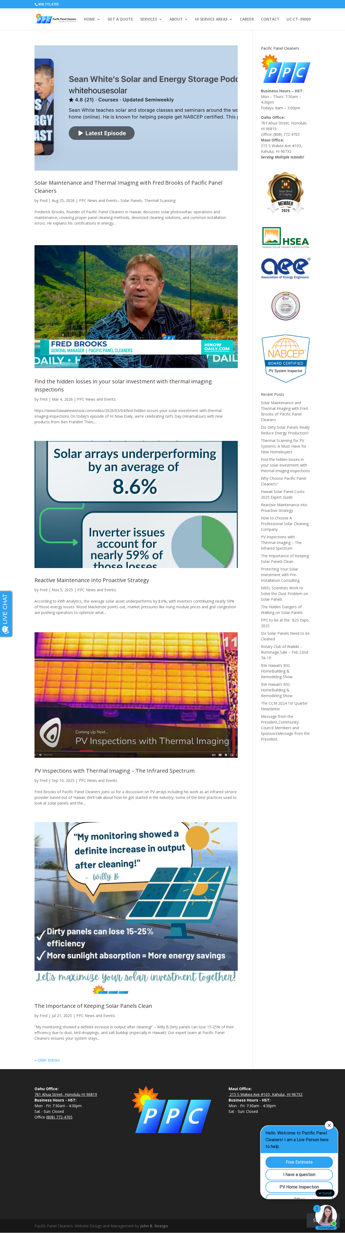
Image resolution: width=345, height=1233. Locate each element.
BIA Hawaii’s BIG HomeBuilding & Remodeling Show (276, 671)
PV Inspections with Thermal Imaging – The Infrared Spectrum (114, 770)
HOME (89, 19)
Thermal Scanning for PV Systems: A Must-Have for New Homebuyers (283, 446)
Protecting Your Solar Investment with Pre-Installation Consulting (280, 574)
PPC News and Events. (98, 200)
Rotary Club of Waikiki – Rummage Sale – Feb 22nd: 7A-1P (285, 652)
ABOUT (176, 19)
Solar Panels (131, 200)
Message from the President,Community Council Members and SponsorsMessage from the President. (285, 728)
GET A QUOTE (120, 19)
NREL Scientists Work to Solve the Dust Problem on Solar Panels (284, 593)
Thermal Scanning (159, 200)
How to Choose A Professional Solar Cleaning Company (285, 523)
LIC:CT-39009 (298, 19)
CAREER (247, 19)
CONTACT (270, 19)
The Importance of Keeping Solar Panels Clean (93, 1005)
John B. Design (154, 1225)
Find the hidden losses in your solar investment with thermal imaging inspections (285, 465)
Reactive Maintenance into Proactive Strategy (91, 580)
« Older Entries (47, 1060)
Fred (43, 200)
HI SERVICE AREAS (211, 19)
